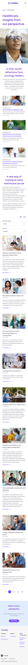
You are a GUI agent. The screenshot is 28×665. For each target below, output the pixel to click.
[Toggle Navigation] (25, 3)
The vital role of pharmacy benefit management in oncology (12, 162)
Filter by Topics (6, 221)
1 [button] (9, 591)
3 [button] (18, 591)
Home (4, 10)
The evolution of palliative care (12, 110)
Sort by (4, 228)
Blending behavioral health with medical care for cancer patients (11, 135)
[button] (21, 217)
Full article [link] (5, 272)
